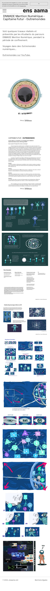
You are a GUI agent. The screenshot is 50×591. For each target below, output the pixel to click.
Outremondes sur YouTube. (17, 55)
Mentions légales (41, 580)
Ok (38, 3)
